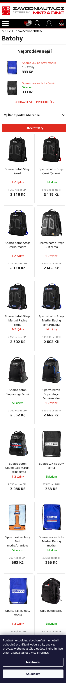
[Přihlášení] (49, 23)
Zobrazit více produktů (33, 102)
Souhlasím (33, 674)
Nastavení (33, 662)
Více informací (40, 652)
